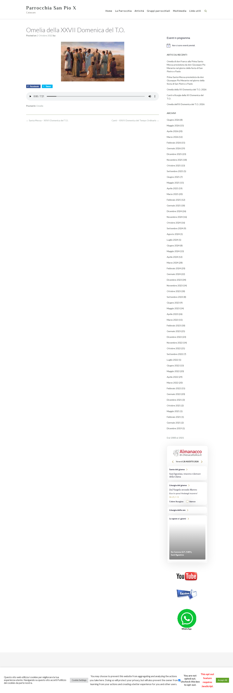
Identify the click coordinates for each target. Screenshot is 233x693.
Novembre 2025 (175, 159)
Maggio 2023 (173, 308)
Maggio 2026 (173, 125)
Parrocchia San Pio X (51, 8)
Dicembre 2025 (174, 154)
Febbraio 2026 (174, 142)
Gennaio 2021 (174, 422)
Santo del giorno (187, 473)
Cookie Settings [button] (79, 680)
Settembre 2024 (175, 228)
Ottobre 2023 (174, 291)
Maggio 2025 (173, 182)
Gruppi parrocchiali (158, 10)
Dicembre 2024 (174, 211)
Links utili (195, 10)
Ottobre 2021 (174, 405)
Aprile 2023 (172, 314)
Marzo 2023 (172, 319)
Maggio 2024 (173, 251)
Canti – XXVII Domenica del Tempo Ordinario (135, 120)
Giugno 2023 (173, 302)
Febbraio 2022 (174, 388)
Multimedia (179, 10)
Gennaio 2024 (174, 274)
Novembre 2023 (175, 285)
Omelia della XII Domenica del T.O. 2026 (186, 89)
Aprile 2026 (172, 131)
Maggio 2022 (173, 371)
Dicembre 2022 (174, 337)
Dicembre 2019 (174, 428)
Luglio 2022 (172, 359)
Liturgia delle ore (187, 510)
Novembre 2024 (175, 217)
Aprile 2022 (172, 377)
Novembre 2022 (175, 342)
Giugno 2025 (173, 177)
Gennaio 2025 (174, 205)
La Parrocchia (123, 10)
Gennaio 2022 (174, 394)
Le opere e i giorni (187, 538)
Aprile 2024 (172, 257)
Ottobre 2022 (174, 348)
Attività (139, 10)
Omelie (39, 105)
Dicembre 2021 (174, 399)
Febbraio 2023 (174, 325)
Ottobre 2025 (174, 165)
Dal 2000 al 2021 (175, 437)
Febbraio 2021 (174, 417)
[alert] (187, 45)
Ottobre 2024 (174, 222)
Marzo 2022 (172, 382)
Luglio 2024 (172, 239)
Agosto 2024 (173, 234)
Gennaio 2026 (174, 148)
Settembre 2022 (175, 354)
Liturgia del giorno (187, 493)
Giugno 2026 (173, 119)
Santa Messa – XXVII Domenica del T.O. (47, 120)
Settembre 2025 (175, 171)
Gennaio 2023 (174, 331)
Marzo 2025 (172, 194)
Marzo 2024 (172, 262)
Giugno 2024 (173, 245)
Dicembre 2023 (174, 279)
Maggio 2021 (173, 411)
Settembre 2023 (175, 297)
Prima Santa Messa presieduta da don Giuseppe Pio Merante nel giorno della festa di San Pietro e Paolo (185, 80)
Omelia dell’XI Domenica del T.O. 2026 (185, 104)
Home (108, 10)
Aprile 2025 (172, 188)
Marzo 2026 (172, 137)
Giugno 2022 (173, 365)
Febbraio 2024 (174, 268)
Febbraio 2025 (174, 199)
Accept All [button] (222, 680)
